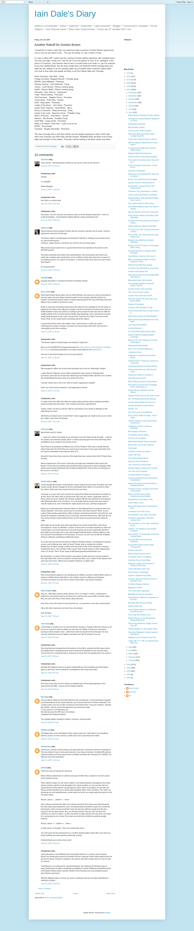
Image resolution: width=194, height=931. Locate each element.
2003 (129, 675)
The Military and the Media (138, 435)
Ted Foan (44, 160)
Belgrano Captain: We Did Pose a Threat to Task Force (141, 565)
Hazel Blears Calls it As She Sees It (141, 256)
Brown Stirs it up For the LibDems (141, 445)
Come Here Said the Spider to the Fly (142, 139)
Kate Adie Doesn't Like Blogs (139, 560)
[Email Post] (62, 146)
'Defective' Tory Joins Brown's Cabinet (142, 191)
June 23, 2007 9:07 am (50, 673)
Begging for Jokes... (135, 588)
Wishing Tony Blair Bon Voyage (140, 265)
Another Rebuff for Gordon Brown (141, 406)
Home (75, 894)
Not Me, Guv (133, 409)
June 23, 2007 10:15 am (50, 760)
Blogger (107, 913)
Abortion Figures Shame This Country (142, 468)
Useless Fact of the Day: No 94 (140, 296)
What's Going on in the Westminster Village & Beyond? (142, 619)
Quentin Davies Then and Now (140, 289)
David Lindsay (46, 481)
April (131, 650)
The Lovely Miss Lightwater (138, 591)
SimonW (44, 278)
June (131, 112)
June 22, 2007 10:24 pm (50, 166)
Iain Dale (132, 692)
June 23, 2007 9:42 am (50, 739)
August (131, 106)
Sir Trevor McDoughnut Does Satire (142, 332)
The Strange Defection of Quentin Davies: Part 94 (141, 285)
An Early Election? (135, 328)
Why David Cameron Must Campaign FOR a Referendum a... (142, 386)
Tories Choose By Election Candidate (142, 195)
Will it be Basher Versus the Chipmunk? (143, 212)
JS (130, 696)
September (133, 103)
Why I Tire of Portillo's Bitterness (140, 349)
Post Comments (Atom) (54, 898)
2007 (129, 90)
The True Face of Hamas (137, 471)
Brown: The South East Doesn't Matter (142, 179)
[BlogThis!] (69, 146)
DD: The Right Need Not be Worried (142, 399)
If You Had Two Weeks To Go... (140, 615)
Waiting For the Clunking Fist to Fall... (142, 637)
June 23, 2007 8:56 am (50, 656)
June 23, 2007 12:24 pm (50, 884)
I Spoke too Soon (134, 352)
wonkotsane (46, 747)
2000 (129, 678)
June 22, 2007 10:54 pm (50, 284)
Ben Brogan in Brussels (137, 432)
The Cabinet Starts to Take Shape (141, 203)
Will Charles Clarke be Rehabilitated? (142, 316)
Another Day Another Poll (138, 272)
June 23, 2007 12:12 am (50, 422)
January (132, 660)
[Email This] (66, 146)
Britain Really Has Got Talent (139, 554)
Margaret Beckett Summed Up (139, 153)
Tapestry (44, 228)
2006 (129, 665)
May (130, 647)
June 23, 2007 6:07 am (50, 583)
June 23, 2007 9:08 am (50, 689)
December (133, 93)
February (132, 657)
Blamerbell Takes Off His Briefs (140, 280)
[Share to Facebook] (74, 146)
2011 (129, 76)
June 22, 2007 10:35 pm (50, 190)
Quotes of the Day (135, 550)
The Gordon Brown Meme (138, 458)
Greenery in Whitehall (136, 171)
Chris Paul (45, 624)
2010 (129, 80)
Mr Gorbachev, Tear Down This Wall (142, 515)
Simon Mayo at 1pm (136, 503)
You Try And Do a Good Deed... (140, 465)
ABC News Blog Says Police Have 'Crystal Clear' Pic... (141, 135)
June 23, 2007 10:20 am (50, 843)
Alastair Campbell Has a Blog (139, 576)
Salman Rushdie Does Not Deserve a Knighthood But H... (142, 484)
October (132, 99)
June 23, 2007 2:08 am (50, 564)
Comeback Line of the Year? (139, 512)
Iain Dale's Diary (65, 13)
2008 (129, 86)
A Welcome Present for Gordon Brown (142, 366)
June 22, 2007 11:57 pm (50, 391)
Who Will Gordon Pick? (137, 378)
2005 (129, 668)
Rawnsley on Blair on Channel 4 (140, 375)
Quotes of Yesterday (136, 304)
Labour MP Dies (134, 455)
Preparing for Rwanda (136, 124)
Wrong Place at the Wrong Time (140, 499)
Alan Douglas (46, 591)
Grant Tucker (134, 688)
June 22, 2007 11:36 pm (50, 358)
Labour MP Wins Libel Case (139, 569)
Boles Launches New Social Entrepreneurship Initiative (139, 495)
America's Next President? (138, 461)
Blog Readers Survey (136, 127)
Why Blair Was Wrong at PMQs (140, 603)
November (133, 96)
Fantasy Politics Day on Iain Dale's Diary (143, 396)
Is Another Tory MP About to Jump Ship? (143, 268)
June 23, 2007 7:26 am (50, 616)
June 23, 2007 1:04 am (50, 474)
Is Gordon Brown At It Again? (139, 475)
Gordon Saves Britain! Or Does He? (142, 402)
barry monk (45, 292)
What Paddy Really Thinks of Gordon (142, 442)
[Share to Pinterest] (77, 146)
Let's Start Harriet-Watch (137, 325)
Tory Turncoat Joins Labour (138, 292)
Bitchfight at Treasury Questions (140, 594)
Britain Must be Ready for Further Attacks (143, 115)
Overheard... (133, 448)
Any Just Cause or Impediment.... (141, 412)
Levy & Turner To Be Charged (139, 131)
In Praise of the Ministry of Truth (140, 308)
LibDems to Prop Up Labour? (139, 452)
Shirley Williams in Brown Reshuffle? (142, 226)
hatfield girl (45, 730)
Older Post (111, 894)
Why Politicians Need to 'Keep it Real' (142, 382)
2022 (129, 73)
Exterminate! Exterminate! (138, 346)
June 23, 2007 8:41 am (50, 637)
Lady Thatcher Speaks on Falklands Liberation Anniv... (142, 611)
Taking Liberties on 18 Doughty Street (142, 629)
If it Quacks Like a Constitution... (140, 557)
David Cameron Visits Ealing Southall (142, 157)
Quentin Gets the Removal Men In (141, 183)
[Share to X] (72, 146)
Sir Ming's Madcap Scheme (138, 584)
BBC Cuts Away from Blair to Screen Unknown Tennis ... (142, 261)
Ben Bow (44, 697)
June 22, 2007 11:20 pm (50, 332)
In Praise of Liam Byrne (137, 438)
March (131, 654)
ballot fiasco (96, 350)
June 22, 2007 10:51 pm (50, 270)
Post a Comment (44, 889)
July (130, 109)
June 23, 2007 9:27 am (50, 722)
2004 (129, 671)
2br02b (44, 768)
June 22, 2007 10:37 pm (50, 204)
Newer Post (39, 894)
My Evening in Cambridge (138, 572)
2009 (129, 83)
